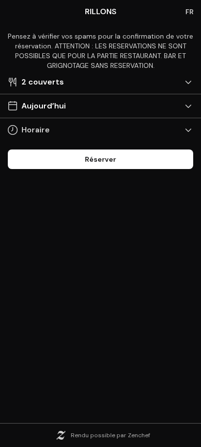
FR (189, 11)
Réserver (100, 159)
